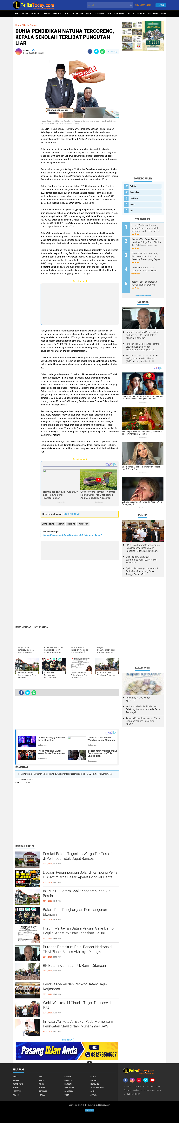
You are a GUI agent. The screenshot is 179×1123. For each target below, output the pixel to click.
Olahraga (68, 1091)
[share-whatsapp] (102, 51)
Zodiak (93, 1095)
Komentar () (112, 51)
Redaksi (146, 1086)
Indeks (25, 14)
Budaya (16, 1080)
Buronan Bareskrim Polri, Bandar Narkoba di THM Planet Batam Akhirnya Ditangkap (77, 949)
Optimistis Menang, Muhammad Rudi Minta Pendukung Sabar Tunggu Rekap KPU (142, 571)
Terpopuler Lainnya (143, 295)
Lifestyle (100, 14)
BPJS (41, 1077)
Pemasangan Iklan (152, 1090)
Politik (131, 14)
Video (132, 204)
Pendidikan (83, 524)
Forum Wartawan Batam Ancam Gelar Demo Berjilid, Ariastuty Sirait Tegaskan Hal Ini (78, 930)
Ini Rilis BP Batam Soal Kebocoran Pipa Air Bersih (76, 893)
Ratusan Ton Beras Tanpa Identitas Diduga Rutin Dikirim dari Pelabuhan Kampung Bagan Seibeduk (146, 242)
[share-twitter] (96, 51)
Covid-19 (134, 198)
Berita (93, 1077)
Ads (89, 1110)
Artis (15, 1077)
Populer (161, 5)
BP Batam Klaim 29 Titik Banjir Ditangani (75, 965)
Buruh (41, 1080)
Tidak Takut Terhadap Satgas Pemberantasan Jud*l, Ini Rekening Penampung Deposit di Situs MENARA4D (146, 256)
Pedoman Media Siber (133, 1090)
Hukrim (16, 1087)
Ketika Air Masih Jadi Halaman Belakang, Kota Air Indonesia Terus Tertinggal (143, 709)
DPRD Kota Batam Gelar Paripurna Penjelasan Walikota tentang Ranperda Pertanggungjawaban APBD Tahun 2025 (143, 548)
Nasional (57, 14)
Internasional (97, 1087)
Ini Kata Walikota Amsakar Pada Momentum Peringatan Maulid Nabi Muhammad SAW (78, 1023)
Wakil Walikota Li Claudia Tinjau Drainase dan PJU (79, 1005)
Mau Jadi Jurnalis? (132, 1094)
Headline (35, 14)
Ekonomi (141, 14)
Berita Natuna (48, 524)
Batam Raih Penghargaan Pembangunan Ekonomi (75, 912)
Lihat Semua (67, 1040)
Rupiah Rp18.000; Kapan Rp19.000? (138, 699)
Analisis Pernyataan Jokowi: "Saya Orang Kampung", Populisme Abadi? (143, 721)
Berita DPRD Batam (116, 14)
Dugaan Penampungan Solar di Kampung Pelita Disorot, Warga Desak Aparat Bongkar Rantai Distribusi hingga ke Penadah (80, 877)
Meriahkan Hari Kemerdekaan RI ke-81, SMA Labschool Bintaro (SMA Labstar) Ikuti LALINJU (142, 358)
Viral (132, 211)
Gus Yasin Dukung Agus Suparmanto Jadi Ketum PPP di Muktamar (141, 559)
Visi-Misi (127, 1086)
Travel (42, 1095)
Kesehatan (153, 14)
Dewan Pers (18, 1084)
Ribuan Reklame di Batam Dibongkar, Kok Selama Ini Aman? (72, 535)
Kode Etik (137, 1086)
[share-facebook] (90, 51)
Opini (92, 1091)
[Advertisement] (26, 99)
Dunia (41, 1084)
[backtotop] (89, 1063)
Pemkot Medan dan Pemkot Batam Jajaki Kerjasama (75, 986)
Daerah (46, 14)
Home (16, 14)
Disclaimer (155, 1086)
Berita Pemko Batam (74, 14)
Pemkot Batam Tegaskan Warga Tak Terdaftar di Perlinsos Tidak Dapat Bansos (79, 856)
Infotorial (69, 1087)
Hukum (89, 14)
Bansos (67, 1077)
